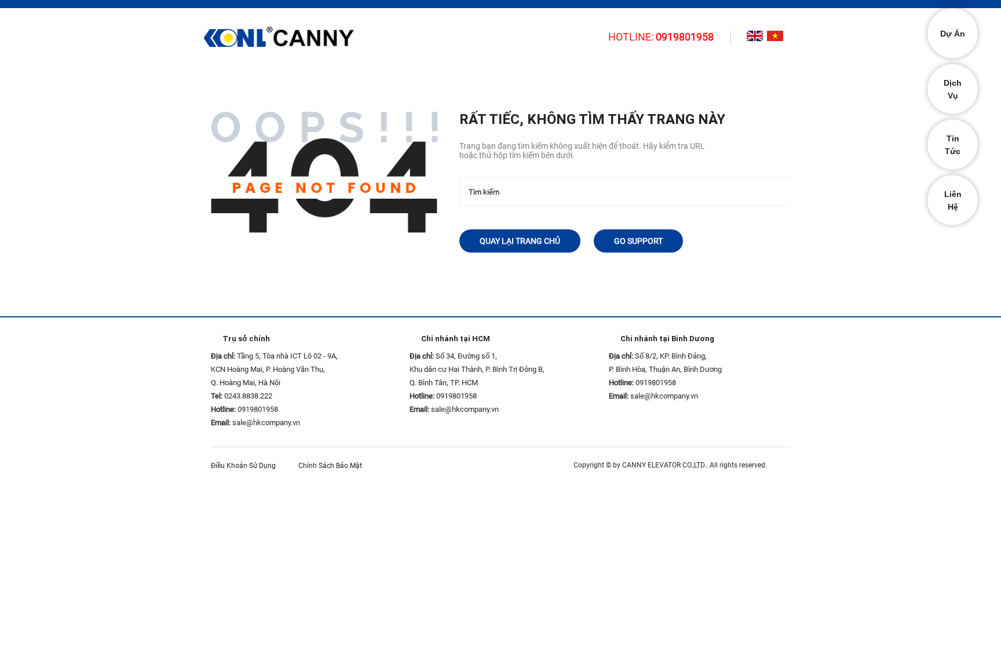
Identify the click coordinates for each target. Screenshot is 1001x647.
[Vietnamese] (775, 36)
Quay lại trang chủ (520, 241)
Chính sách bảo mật (332, 466)
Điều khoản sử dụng (246, 466)
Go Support (638, 241)
